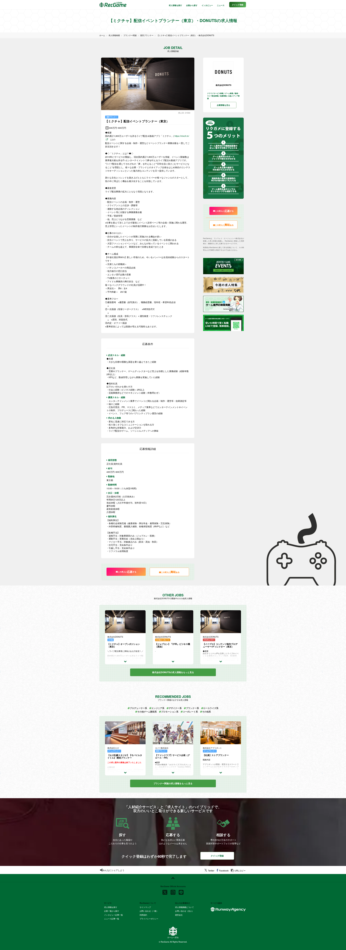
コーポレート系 (190, 711)
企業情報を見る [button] (223, 105)
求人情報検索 (114, 35)
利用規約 (143, 914)
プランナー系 (192, 708)
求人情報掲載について (184, 907)
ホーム (102, 35)
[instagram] (173, 891)
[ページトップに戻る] (173, 878)
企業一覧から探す (111, 911)
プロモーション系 (169, 711)
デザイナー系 (175, 708)
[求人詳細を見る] (125, 661)
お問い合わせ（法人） (184, 911)
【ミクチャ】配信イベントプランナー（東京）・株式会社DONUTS (185, 35)
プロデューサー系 (138, 708)
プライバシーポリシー (149, 918)
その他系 (206, 711)
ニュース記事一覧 (111, 918)
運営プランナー (146, 35)
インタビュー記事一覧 (113, 914)
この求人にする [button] (127, 572)
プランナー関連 (130, 35)
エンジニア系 (157, 708)
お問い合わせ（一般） (149, 911)
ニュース (220, 5)
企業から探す (191, 5)
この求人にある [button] (170, 572)
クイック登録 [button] (217, 855)
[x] (164, 891)
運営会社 (178, 914)
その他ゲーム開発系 (147, 711)
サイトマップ (145, 907)
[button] (237, 4)
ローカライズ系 (210, 708)
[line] (181, 891)
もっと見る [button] (173, 672)
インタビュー (207, 5)
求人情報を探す (175, 5)
